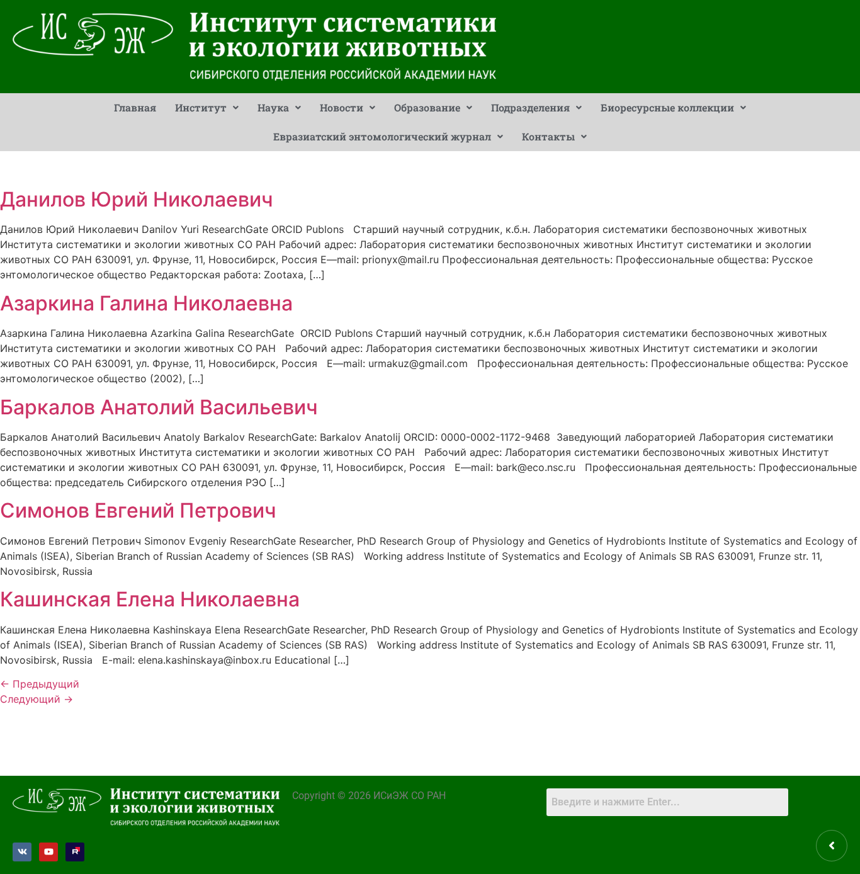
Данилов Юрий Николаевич (136, 199)
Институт (201, 107)
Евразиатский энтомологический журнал (382, 136)
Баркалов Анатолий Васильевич (159, 407)
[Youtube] (48, 852)
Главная (135, 107)
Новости (341, 107)
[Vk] (22, 852)
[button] (207, 107)
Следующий (36, 699)
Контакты (548, 136)
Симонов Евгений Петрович (138, 510)
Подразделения (530, 107)
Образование (427, 107)
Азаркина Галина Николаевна (146, 303)
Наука (273, 107)
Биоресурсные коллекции (667, 107)
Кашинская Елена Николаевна (150, 599)
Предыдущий (39, 684)
